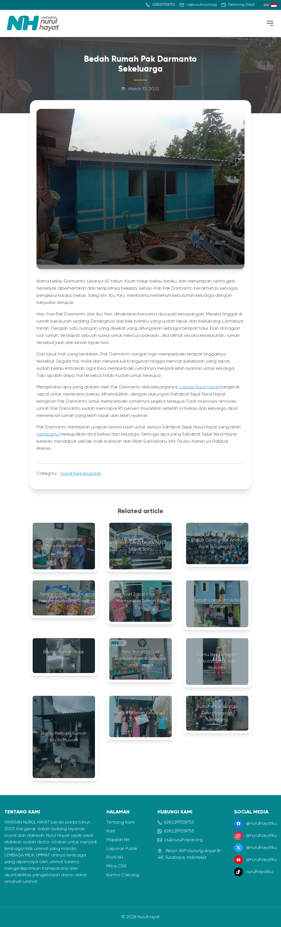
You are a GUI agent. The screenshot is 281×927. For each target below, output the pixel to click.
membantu (47, 434)
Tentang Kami (120, 822)
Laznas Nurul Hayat (199, 387)
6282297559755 (179, 822)
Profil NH (114, 857)
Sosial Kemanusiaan (81, 473)
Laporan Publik (121, 849)
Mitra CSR (116, 866)
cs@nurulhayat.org (183, 840)
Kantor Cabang (122, 875)
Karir (110, 831)
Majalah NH (118, 840)
